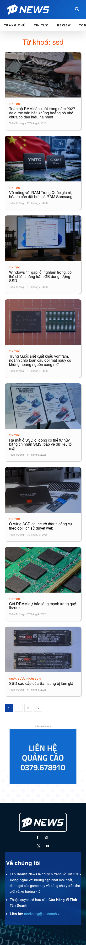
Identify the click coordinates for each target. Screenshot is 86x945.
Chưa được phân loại (25, 678)
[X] (38, 846)
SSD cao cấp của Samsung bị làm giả (41, 683)
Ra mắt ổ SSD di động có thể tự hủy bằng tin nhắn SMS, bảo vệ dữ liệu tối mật (41, 444)
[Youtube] (47, 846)
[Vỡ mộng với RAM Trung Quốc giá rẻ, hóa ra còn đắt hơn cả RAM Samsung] (43, 158)
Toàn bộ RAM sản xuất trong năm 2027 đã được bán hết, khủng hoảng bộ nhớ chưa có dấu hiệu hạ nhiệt (42, 113)
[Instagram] (46, 837)
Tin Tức (14, 104)
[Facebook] (37, 837)
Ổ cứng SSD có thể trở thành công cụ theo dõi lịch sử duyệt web (40, 526)
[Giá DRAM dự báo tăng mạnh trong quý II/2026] (43, 570)
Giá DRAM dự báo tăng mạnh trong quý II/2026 (42, 606)
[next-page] (38, 708)
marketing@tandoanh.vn (42, 913)
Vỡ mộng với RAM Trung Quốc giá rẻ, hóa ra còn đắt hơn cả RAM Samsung (40, 195)
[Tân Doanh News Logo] (29, 9)
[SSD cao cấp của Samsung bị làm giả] (43, 649)
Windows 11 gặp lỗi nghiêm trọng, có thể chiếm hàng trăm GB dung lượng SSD (40, 276)
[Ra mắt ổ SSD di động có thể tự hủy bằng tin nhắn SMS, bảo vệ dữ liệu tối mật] (43, 406)
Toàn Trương (16, 123)
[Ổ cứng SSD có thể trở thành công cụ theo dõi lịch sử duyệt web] (43, 490)
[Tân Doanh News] (43, 822)
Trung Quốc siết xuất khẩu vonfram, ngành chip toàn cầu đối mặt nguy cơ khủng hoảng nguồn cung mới (40, 360)
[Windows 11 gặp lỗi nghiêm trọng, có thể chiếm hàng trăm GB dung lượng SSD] (43, 238)
